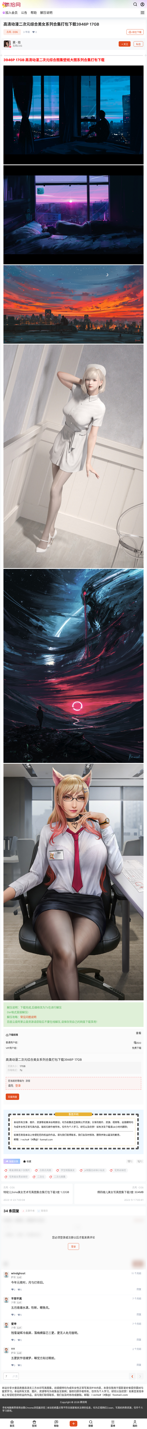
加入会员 (11, 13)
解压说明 (46, 13)
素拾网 (83, 1402)
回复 (139, 1289)
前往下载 (136, 32)
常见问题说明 (28, 1017)
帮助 (34, 13)
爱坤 (13, 1323)
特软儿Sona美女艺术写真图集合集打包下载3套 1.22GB (36, 1192)
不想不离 (16, 1298)
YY (13, 1349)
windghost (18, 1273)
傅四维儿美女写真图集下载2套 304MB (120, 1192)
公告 (24, 13)
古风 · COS (12, 32)
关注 (125, 44)
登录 (18, 1085)
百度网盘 (12, 1096)
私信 (138, 44)
